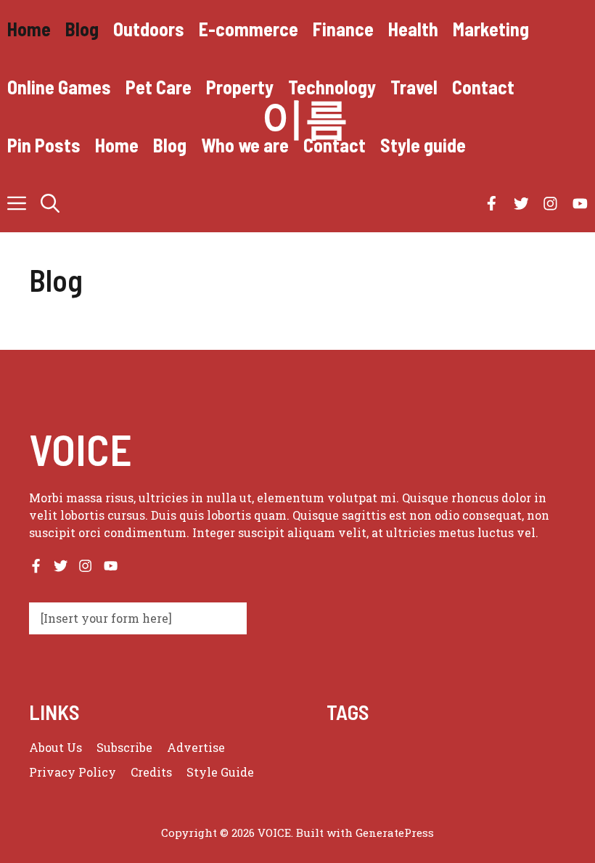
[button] (50, 203)
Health (413, 28)
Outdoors (148, 28)
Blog (82, 28)
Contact (483, 86)
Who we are (245, 145)
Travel (414, 86)
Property (240, 86)
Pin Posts (44, 145)
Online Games (59, 86)
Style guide (423, 145)
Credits (151, 772)
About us (55, 747)
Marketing (491, 28)
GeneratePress (395, 832)
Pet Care (159, 86)
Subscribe (124, 747)
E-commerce (248, 28)
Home (29, 28)
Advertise (196, 747)
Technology (332, 86)
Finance (343, 28)
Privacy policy (72, 772)
